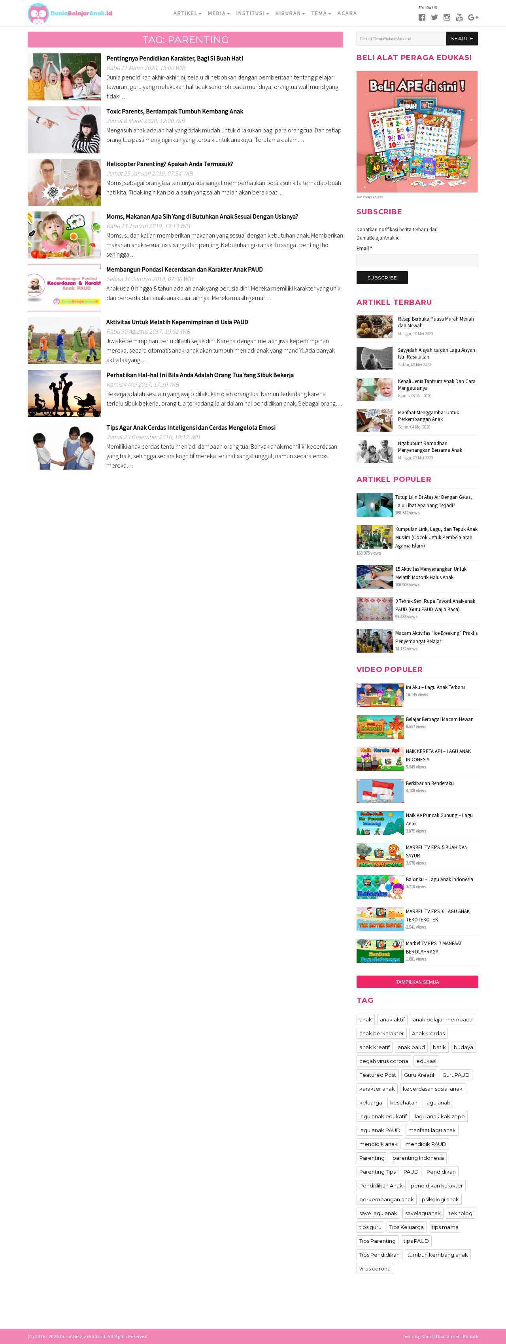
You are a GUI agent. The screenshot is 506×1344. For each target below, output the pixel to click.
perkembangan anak (386, 1199)
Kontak (470, 1336)
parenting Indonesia (418, 1158)
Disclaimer (448, 1336)
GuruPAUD (456, 1075)
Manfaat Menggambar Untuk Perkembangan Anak (428, 416)
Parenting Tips (377, 1171)
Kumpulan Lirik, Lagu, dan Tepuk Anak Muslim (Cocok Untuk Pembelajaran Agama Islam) (436, 537)
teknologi (461, 1213)
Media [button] (217, 13)
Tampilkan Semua (417, 981)
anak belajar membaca (442, 1019)
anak (365, 1019)
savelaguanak (423, 1213)
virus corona (375, 1268)
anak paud (411, 1047)
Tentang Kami (417, 1336)
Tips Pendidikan (379, 1255)
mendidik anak (378, 1144)
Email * (364, 248)
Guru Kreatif (419, 1075)
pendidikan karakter (437, 1185)
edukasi (426, 1061)
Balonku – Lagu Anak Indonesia (439, 879)
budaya (463, 1047)
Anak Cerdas (428, 1033)
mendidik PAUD (426, 1144)
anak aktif (392, 1019)
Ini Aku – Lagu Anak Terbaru (435, 687)
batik (439, 1047)
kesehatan (403, 1102)
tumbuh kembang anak (438, 1255)
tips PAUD (416, 1241)
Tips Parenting (377, 1241)
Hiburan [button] (288, 13)
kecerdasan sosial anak (433, 1088)
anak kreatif (374, 1047)
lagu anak (437, 1102)
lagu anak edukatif (383, 1116)
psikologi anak (440, 1199)
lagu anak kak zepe (440, 1116)
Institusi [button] (250, 13)
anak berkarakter (381, 1033)
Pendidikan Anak (381, 1185)
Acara (347, 13)
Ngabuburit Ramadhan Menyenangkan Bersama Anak (430, 446)
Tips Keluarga (406, 1227)
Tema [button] (319, 13)
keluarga (370, 1102)
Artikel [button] (186, 13)
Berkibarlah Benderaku (430, 783)
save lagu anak (378, 1213)
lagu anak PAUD (379, 1130)
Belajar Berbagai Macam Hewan (440, 719)
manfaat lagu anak (432, 1130)
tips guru (370, 1227)
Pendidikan (441, 1171)
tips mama (445, 1227)
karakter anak (377, 1088)
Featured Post (377, 1075)
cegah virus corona (383, 1061)
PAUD (411, 1171)
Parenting (372, 1158)
